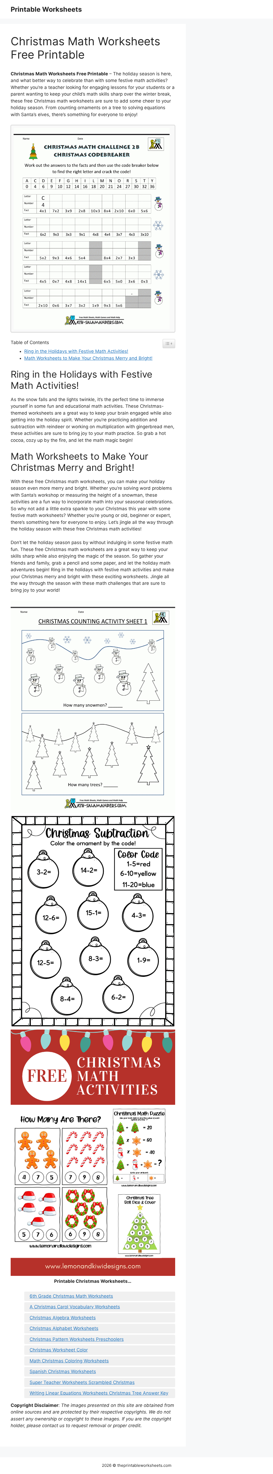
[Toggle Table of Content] (169, 343)
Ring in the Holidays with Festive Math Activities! (76, 351)
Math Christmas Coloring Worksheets (69, 1360)
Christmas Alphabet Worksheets (64, 1328)
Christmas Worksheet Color (59, 1350)
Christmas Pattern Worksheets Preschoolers (77, 1339)
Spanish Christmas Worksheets (63, 1371)
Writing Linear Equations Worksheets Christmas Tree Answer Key (99, 1393)
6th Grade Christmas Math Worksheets (71, 1296)
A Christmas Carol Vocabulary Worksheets (75, 1306)
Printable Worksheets (46, 9)
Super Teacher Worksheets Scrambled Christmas (82, 1382)
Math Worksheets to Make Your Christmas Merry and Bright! (88, 358)
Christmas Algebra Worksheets (63, 1317)
